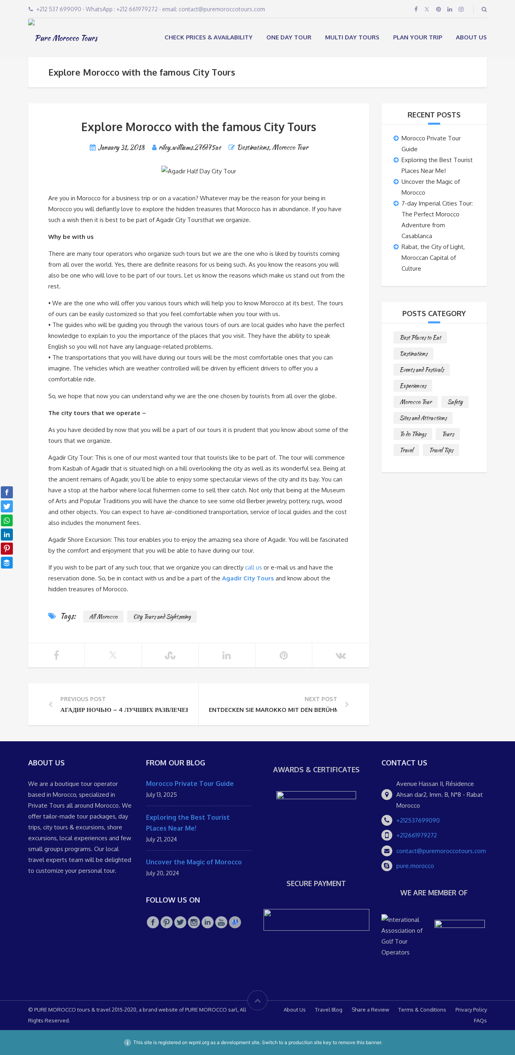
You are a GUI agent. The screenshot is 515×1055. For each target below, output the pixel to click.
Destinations (253, 147)
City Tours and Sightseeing (162, 617)
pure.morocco (415, 866)
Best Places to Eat (420, 337)
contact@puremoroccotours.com (441, 851)
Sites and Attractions (423, 418)
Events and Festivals (422, 370)
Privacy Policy (471, 1009)
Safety (455, 402)
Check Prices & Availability (209, 37)
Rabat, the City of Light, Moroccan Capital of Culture (433, 257)
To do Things (413, 434)
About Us (471, 37)
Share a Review (370, 1009)
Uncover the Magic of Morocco (194, 862)
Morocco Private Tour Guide (190, 783)
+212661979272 (416, 835)
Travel (406, 450)
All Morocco (103, 617)
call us (253, 567)
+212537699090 (418, 820)
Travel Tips (441, 450)
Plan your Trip (417, 37)
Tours (448, 434)
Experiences (413, 386)
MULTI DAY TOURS (352, 37)
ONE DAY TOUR (288, 37)
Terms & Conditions (422, 1009)
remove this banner (359, 1042)
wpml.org (199, 1042)
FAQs (480, 1020)
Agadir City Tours (248, 578)
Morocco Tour (290, 147)
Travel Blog (328, 1009)
